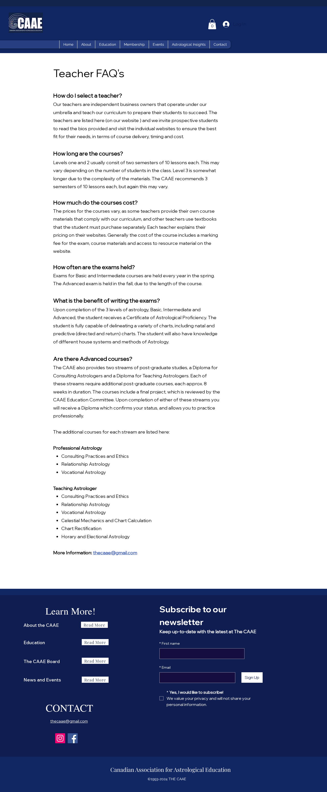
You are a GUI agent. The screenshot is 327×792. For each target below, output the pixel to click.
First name (169, 643)
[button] (212, 24)
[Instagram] (60, 738)
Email (165, 667)
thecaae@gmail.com (115, 553)
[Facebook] (73, 738)
